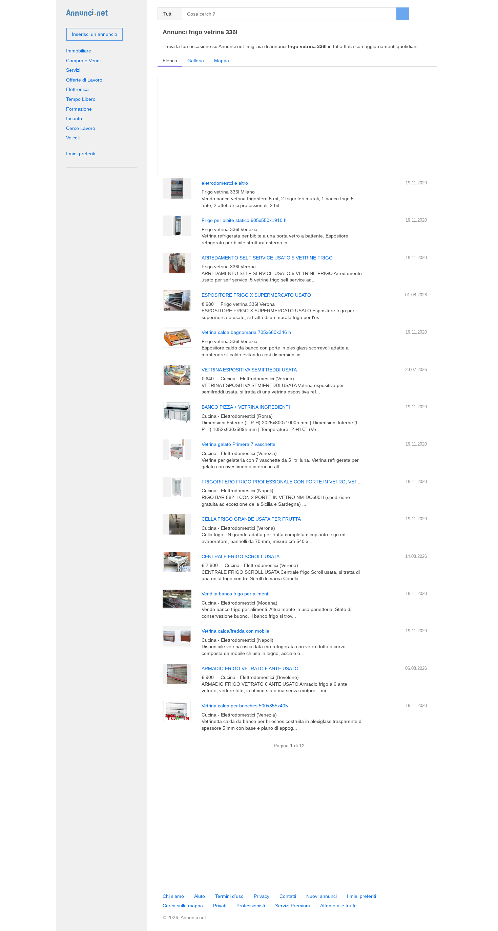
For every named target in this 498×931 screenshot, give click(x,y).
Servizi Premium (292, 905)
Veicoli (73, 137)
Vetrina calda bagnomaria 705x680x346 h (246, 332)
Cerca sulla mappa (183, 905)
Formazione (79, 109)
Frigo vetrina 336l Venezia (229, 229)
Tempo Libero (81, 99)
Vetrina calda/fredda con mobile (235, 631)
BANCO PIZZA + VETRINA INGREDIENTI (246, 407)
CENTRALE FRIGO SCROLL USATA (240, 556)
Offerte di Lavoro (84, 80)
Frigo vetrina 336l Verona (229, 266)
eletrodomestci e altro (225, 183)
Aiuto (199, 896)
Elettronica (77, 89)
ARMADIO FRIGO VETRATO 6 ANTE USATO (250, 668)
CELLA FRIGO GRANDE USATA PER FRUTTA (251, 519)
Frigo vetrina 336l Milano (228, 192)
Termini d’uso (229, 896)
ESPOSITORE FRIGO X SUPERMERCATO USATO (256, 295)
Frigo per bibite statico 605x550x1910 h (244, 220)
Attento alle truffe (338, 905)
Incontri (74, 118)
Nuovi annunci (321, 896)
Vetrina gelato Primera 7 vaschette (238, 444)
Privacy (261, 896)
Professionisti (250, 905)
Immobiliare (78, 50)
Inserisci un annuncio (94, 34)
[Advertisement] (297, 820)
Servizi (73, 70)
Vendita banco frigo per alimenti (235, 593)
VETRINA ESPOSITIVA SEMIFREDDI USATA (249, 369)
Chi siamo (173, 896)
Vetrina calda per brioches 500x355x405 (245, 705)
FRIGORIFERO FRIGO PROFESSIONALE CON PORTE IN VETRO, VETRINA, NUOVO (295, 481)
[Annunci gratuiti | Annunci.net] (87, 12)
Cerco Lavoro (80, 128)
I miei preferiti (80, 153)
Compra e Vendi (83, 60)
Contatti (287, 896)
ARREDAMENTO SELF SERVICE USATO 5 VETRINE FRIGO (267, 257)
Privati (219, 905)
